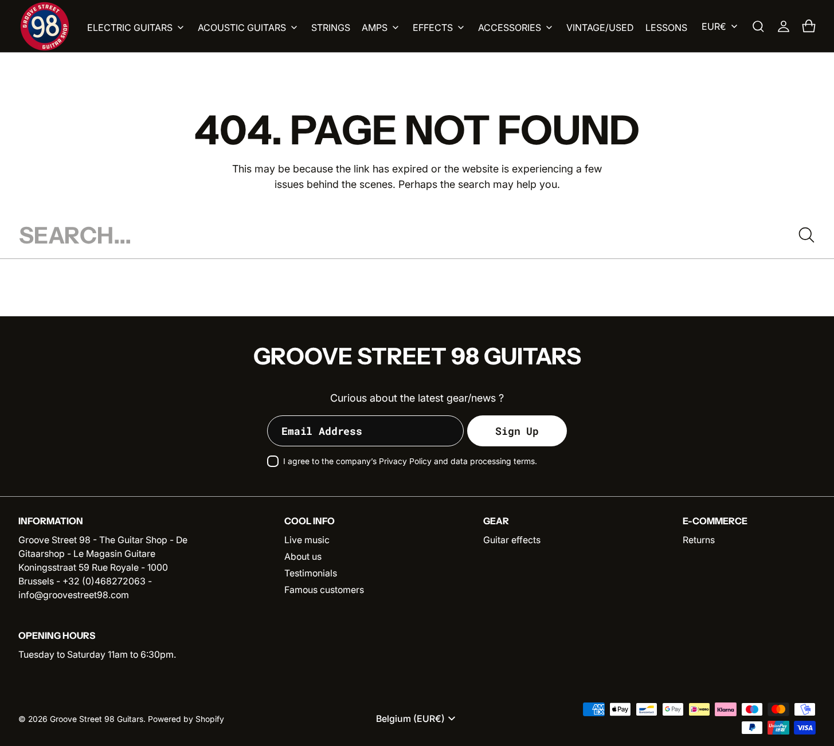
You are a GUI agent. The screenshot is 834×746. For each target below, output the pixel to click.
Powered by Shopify (186, 719)
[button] (758, 26)
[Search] (806, 235)
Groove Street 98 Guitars (96, 719)
